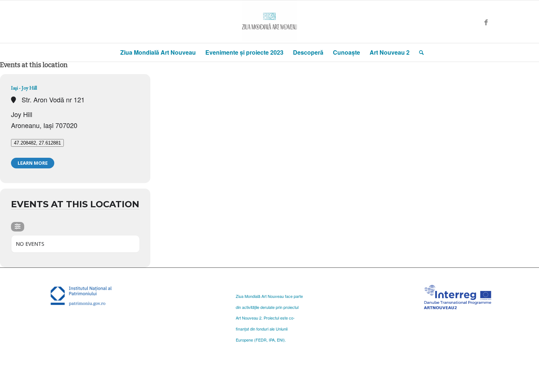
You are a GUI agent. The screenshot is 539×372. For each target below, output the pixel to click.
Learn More (33, 163)
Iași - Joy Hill (24, 87)
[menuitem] (158, 52)
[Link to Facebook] (485, 21)
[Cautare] (419, 52)
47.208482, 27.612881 (37, 143)
